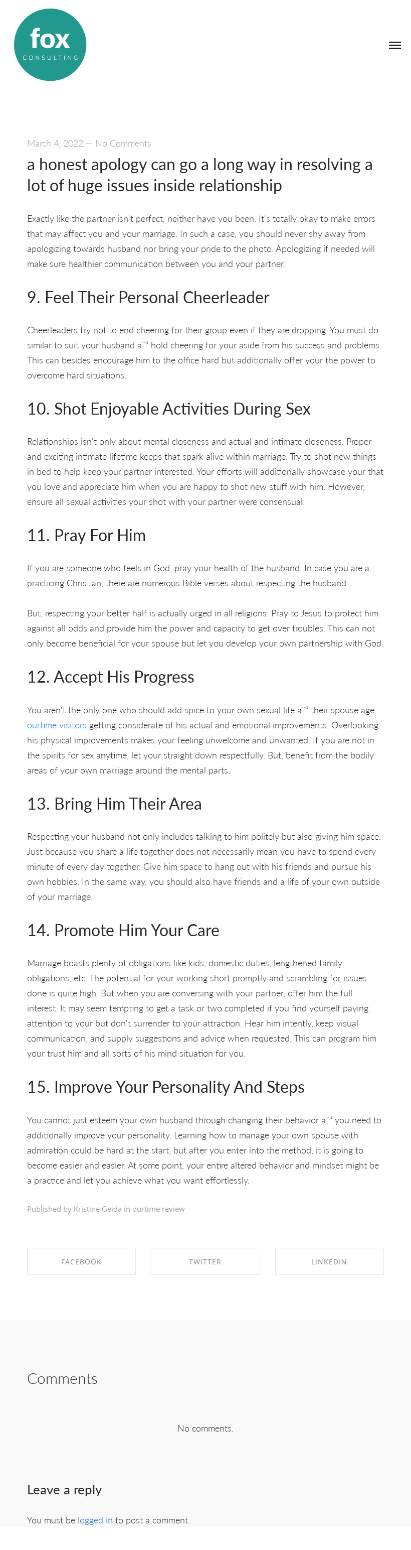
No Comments (123, 143)
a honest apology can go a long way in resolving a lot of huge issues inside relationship (200, 174)
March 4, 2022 (55, 143)
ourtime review (158, 1209)
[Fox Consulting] (50, 45)
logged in (95, 1519)
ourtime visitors (57, 724)
